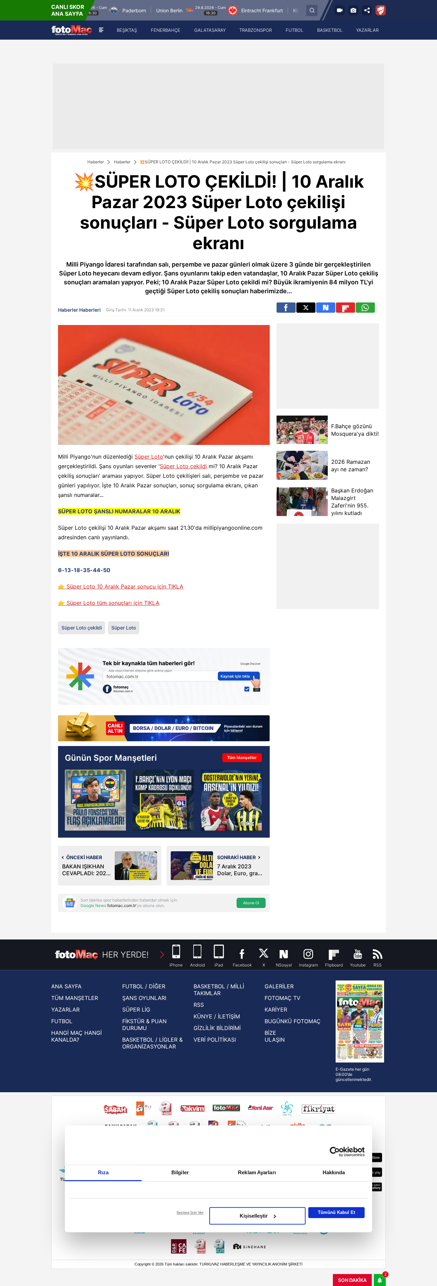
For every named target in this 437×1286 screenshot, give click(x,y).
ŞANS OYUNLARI (144, 997)
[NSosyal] (325, 307)
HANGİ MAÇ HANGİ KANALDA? (76, 1036)
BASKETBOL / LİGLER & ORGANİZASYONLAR (152, 1043)
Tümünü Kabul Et (336, 1212)
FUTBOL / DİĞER (143, 986)
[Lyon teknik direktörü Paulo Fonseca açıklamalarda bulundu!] (95, 800)
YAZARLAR (65, 1009)
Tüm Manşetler (242, 757)
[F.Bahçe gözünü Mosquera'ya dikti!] (302, 430)
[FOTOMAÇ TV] (340, 10)
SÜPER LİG (136, 1009)
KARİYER (276, 1009)
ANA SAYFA (66, 986)
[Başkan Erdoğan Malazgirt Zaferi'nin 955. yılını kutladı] (302, 502)
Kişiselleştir (254, 1216)
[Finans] (164, 727)
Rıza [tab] (103, 1172)
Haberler (95, 161)
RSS (199, 1004)
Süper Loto (149, 456)
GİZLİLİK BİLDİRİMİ (217, 1028)
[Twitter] (305, 307)
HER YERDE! (125, 955)
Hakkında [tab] (334, 1172)
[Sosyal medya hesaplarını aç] (367, 10)
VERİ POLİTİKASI (215, 1039)
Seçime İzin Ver (190, 1212)
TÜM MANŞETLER (74, 997)
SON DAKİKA (352, 1280)
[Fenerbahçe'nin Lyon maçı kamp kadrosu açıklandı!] (163, 800)
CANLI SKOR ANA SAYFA (67, 10)
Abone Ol (251, 903)
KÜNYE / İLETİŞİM (217, 1016)
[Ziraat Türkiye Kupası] (381, 10)
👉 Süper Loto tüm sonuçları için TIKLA (108, 602)
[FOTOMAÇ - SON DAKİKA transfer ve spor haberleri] (71, 30)
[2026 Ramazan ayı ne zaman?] (302, 465)
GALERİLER (279, 986)
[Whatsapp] (365, 307)
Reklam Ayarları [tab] (257, 1172)
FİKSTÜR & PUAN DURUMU (144, 1024)
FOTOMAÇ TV (282, 997)
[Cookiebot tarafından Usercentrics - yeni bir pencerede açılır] (335, 1152)
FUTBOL (61, 1021)
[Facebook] (286, 307)
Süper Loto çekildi (183, 466)
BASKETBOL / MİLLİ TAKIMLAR (219, 990)
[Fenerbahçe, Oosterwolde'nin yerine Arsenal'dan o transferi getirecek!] (231, 800)
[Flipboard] (345, 307)
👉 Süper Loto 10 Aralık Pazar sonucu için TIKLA (120, 586)
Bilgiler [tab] (180, 1172)
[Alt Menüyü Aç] (101, 30)
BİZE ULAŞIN (275, 1036)
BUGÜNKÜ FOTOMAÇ (293, 1021)
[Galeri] (353, 10)
